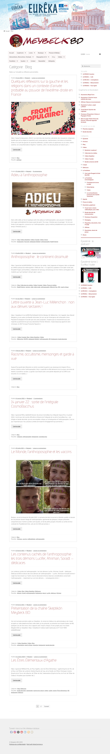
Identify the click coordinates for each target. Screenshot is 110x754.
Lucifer (48, 593)
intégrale (19, 436)
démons (19, 593)
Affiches (87, 227)
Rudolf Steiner (54, 241)
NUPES (26, 339)
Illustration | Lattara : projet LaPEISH (88, 105)
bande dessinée (62, 339)
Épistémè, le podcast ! (91, 150)
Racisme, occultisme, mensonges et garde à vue (42, 356)
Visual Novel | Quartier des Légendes (88, 110)
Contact (33, 61)
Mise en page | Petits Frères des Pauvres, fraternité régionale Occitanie (89, 120)
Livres (31, 53)
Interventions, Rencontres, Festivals (20, 57)
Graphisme (20, 53)
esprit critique (65, 287)
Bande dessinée (87, 132)
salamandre (29, 690)
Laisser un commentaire (38, 78)
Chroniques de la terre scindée (93, 183)
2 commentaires (38, 398)
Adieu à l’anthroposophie (29, 174)
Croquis (85, 165)
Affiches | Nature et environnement (90, 102)
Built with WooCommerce (35, 744)
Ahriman (58, 593)
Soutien (23, 61)
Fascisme (26, 241)
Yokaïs (88, 190)
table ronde (37, 287)
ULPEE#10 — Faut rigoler (90, 85)
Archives (85, 141)
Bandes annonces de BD (91, 162)
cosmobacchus (43, 436)
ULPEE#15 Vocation (88, 74)
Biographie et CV (42, 57)
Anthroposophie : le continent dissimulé (39, 256)
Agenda (85, 199)
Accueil (11, 53)
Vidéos (60, 57)
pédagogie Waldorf (35, 241)
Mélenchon (20, 339)
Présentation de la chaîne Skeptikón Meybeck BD (36, 610)
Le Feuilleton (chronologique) (89, 178)
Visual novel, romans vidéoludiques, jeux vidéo (92, 208)
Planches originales (88, 129)
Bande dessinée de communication (90, 213)
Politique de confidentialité (17, 744)
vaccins (25, 539)
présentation (20, 645)
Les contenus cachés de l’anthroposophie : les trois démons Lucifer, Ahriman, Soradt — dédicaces (42, 558)
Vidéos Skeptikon (25, 240)
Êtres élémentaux (62, 690)
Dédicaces (38, 591)
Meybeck (27, 78)
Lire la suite (16, 150)
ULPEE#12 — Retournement (90, 83)
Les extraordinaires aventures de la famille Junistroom (93, 194)
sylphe (50, 690)
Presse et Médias (54, 53)
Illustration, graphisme (89, 205)
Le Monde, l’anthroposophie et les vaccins (41, 451)
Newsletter (41, 61)
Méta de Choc (54, 287)
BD (50, 339)
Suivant (46, 706)
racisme (28, 287)
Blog (53, 57)
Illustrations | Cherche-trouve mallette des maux (89, 98)
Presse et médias (52, 285)
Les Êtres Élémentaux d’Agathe (33, 660)
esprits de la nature (38, 690)
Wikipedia (51, 61)
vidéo (32, 287)
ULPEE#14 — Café (88, 77)
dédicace (53, 593)
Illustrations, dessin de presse (91, 231)
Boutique (41, 53)
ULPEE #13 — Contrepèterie (90, 80)
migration (35, 645)
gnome (55, 690)
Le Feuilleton (86, 170)
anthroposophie (45, 241)
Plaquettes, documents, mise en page (93, 223)
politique (18, 160)
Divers (46, 240)
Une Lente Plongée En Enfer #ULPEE (92, 174)
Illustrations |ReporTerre (87, 94)
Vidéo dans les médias (26, 285)
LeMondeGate (31, 539)
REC (59, 287)
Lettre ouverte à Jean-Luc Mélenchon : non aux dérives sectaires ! (42, 304)
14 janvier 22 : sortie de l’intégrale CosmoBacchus (34, 404)
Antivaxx (19, 539)
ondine (46, 690)
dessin (44, 593)
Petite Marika (90, 187)
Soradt (24, 593)
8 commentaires (37, 171)
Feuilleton (12, 61)
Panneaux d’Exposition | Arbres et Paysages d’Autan (90, 115)
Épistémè (85, 138)
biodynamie (20, 241)
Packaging (87, 220)
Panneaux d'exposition (91, 217)
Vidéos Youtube (35, 240)
